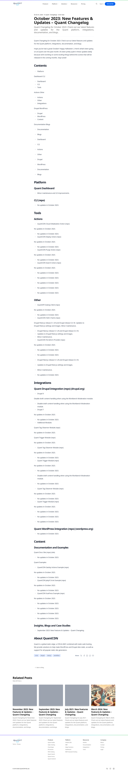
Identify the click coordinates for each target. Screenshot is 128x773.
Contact (102, 745)
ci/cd (36, 655)
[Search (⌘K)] (96, 4)
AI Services (50, 749)
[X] (107, 768)
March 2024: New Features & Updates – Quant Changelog (101, 712)
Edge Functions (69, 747)
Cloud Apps (51, 747)
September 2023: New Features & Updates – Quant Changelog (49, 712)
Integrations (86, 747)
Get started (110, 4)
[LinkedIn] (113, 768)
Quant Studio (51, 742)
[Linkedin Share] (87, 656)
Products (45, 4)
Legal (101, 749)
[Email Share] (93, 656)
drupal (42, 655)
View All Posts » (17, 681)
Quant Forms (51, 756)
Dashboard (68, 749)
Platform (54, 4)
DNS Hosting (51, 752)
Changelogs (53, 15)
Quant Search (51, 754)
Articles (85, 742)
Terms (14, 744)
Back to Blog (40, 667)
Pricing (83, 4)
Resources (74, 4)
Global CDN (68, 742)
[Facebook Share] (84, 656)
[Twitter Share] (81, 656)
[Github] (110, 768)
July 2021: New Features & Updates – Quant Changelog (76, 712)
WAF (66, 745)
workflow (56, 655)
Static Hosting (51, 745)
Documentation (87, 745)
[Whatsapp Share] (90, 656)
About (102, 742)
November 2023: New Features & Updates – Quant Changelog (23, 712)
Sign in (102, 4)
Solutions (64, 4)
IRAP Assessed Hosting (71, 752)
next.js (49, 655)
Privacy (19, 744)
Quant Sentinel (52, 759)
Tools (84, 749)
